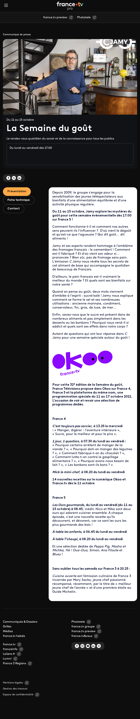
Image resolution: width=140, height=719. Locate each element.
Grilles (7, 626)
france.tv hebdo (14, 636)
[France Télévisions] (70, 6)
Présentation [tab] (16, 191)
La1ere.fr (9, 654)
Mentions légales (13, 682)
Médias (8, 631)
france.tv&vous (81, 636)
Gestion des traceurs (15, 688)
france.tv (9, 644)
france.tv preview (55, 17)
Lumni (7, 658)
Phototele (84, 17)
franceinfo (10, 649)
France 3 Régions (14, 663)
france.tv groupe (83, 626)
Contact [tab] (13, 208)
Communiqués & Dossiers (20, 621)
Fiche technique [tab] (18, 200)
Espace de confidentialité (18, 694)
